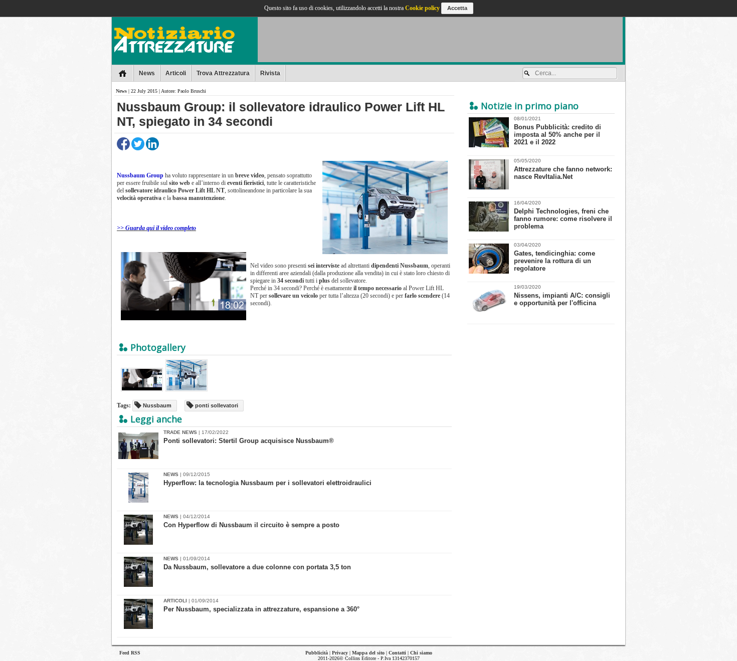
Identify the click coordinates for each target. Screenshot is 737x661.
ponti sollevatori (216, 405)
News (147, 73)
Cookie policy (422, 8)
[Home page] (122, 73)
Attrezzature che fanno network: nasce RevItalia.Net (563, 169)
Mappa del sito (368, 652)
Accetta (457, 8)
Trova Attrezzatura (223, 73)
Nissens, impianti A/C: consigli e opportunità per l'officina (562, 295)
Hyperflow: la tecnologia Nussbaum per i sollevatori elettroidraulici (267, 483)
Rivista (270, 73)
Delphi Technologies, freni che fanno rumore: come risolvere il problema (563, 215)
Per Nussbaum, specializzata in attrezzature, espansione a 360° (261, 609)
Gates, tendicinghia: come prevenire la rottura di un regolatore (554, 257)
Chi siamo (421, 652)
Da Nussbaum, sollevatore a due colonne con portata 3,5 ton (257, 567)
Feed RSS (129, 652)
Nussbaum (156, 405)
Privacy (340, 652)
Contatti (397, 652)
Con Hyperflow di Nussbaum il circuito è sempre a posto (251, 525)
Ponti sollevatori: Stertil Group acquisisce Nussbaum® (248, 441)
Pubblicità (316, 652)
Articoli (175, 73)
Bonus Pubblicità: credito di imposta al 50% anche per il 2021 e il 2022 (557, 131)
